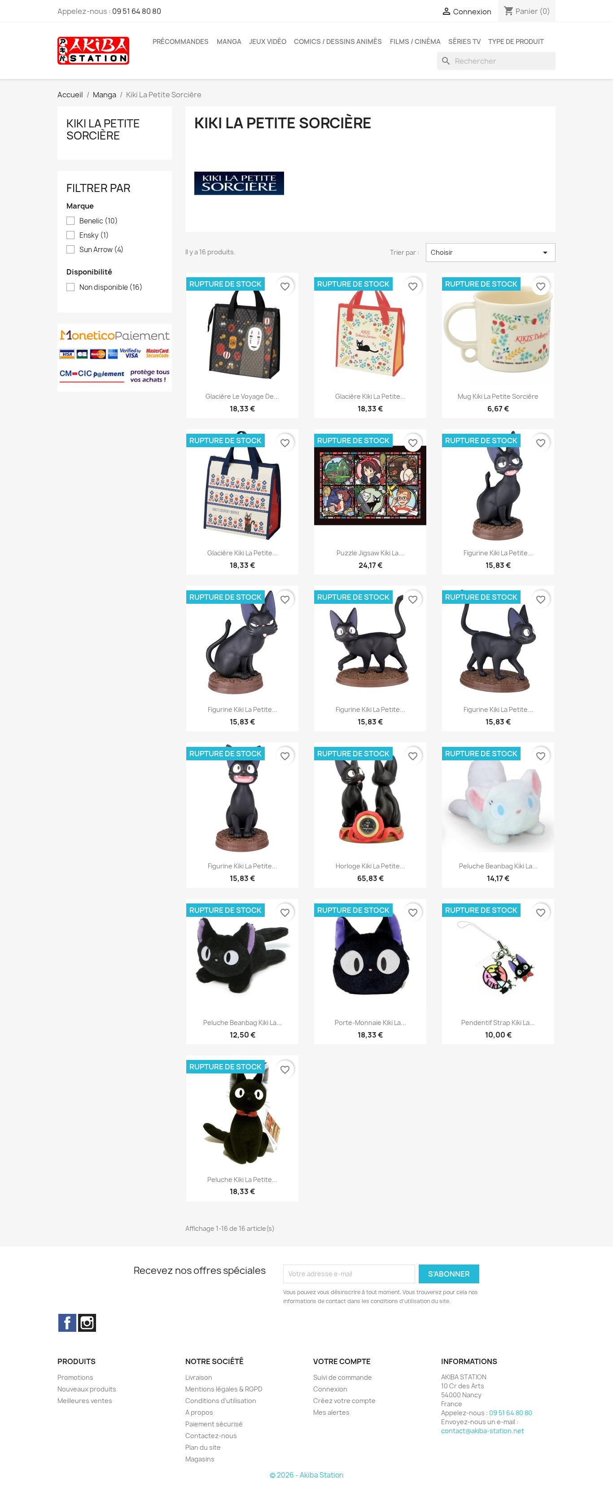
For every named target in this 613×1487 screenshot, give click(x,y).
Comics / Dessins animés (338, 41)
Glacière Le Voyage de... (242, 396)
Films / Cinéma (415, 41)
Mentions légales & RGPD (224, 1389)
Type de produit (516, 41)
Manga (229, 41)
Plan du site (203, 1447)
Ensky (94, 235)
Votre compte (342, 1361)
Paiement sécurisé (214, 1424)
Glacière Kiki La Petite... (370, 396)
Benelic (98, 221)
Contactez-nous (211, 1435)
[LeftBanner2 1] (114, 357)
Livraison (198, 1377)
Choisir (491, 252)
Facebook (67, 1323)
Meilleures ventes (84, 1400)
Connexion (330, 1389)
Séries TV (464, 41)
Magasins (200, 1459)
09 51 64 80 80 (136, 11)
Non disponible (111, 287)
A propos (199, 1412)
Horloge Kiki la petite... (370, 866)
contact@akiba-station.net (482, 1430)
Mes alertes (331, 1412)
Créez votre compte (344, 1400)
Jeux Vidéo (267, 41)
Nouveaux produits (86, 1389)
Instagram (87, 1323)
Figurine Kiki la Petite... (498, 553)
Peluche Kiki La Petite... (242, 1179)
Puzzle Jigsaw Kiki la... (370, 553)
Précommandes (181, 41)
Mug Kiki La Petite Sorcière (498, 396)
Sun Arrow (101, 249)
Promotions (75, 1377)
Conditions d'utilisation (220, 1400)
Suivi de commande (342, 1377)
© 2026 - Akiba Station (306, 1475)
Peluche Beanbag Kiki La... (498, 866)
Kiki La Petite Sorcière (103, 129)
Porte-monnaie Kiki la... (370, 1022)
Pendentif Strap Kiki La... (498, 1022)
